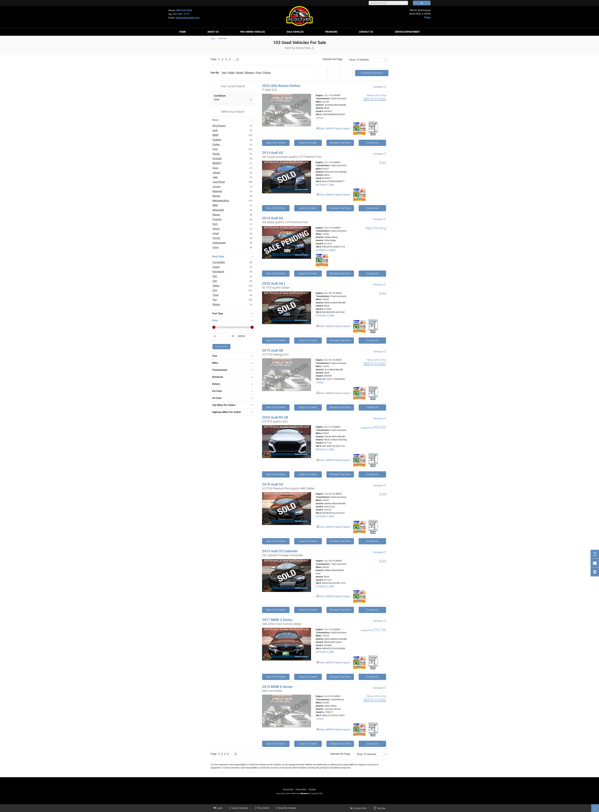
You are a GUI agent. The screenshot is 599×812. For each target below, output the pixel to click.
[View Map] (595, 572)
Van (214, 299)
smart (215, 233)
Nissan (216, 214)
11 (237, 59)
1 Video (330, 184)
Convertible (218, 262)
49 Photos (321, 651)
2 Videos (331, 250)
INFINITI (216, 163)
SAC (214, 276)
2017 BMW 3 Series (277, 620)
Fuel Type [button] (217, 313)
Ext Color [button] (217, 391)
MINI (215, 205)
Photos (267, 72)
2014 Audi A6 (272, 218)
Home (213, 38)
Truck (215, 295)
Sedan (215, 285)
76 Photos (321, 315)
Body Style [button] (218, 256)
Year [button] (214, 355)
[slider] (213, 327)
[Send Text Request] (595, 554)
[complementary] (589, 802)
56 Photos (321, 516)
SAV (214, 281)
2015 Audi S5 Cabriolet (280, 551)
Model (239, 72)
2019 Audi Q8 (272, 350)
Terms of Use (288, 789)
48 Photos (321, 184)
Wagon (216, 304)
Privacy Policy (301, 789)
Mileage (249, 72)
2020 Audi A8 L (274, 283)
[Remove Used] (250, 99)
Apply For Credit (308, 142)
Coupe (215, 266)
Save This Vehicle (275, 142)
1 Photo (319, 117)
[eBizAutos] (304, 793)
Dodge (216, 144)
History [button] (216, 384)
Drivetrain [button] (217, 376)
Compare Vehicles (371, 72)
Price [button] (215, 320)
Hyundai (217, 158)
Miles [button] (215, 362)
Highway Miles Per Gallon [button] (226, 412)
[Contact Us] (595, 563)
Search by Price (221, 347)
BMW (215, 135)
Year (224, 72)
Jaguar (216, 172)
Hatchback (218, 271)
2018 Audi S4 (272, 484)
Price (258, 72)
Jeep (215, 177)
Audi (214, 130)
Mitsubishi (218, 210)
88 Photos (321, 449)
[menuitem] (182, 32)
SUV (214, 290)
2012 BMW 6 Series (277, 687)
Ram (215, 224)
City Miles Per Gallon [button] (223, 405)
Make (231, 72)
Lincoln (216, 186)
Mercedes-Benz (220, 200)
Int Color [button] (217, 398)
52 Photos (321, 250)
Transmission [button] (219, 369)
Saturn (216, 228)
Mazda (216, 195)
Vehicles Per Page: (333, 59)
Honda (216, 153)
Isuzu (215, 167)
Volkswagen (219, 242)
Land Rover (218, 181)
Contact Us (372, 142)
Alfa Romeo (218, 125)
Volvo (215, 247)
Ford (214, 149)
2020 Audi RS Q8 (275, 417)
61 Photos (321, 586)
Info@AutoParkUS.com (188, 17)
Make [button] (215, 119)
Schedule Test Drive (340, 142)
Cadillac (216, 139)
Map (428, 17)
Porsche (216, 219)
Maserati (217, 191)
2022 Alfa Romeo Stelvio (281, 86)
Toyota (216, 238)
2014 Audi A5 (272, 153)
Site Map (312, 789)
